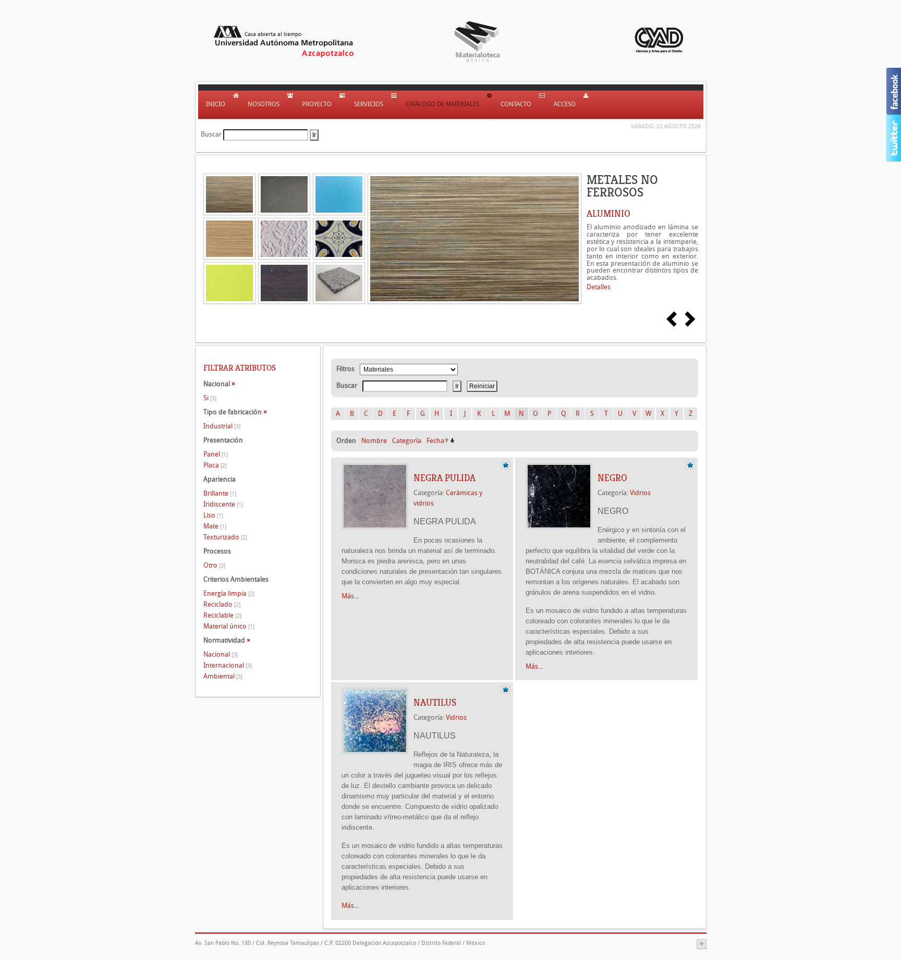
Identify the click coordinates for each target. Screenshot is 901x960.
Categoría (406, 441)
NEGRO (612, 478)
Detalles (599, 287)
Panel (215, 454)
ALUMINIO (608, 213)
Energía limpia (228, 593)
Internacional (227, 665)
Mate (214, 526)
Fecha (435, 441)
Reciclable (222, 615)
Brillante (219, 493)
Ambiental (222, 676)
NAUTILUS (434, 702)
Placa (215, 465)
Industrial (221, 426)
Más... (350, 596)
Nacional (220, 654)
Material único (228, 626)
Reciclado (221, 604)
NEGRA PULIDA (444, 478)
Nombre (374, 441)
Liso (213, 515)
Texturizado (225, 537)
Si (209, 398)
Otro (214, 565)
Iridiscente (223, 504)
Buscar (211, 134)
